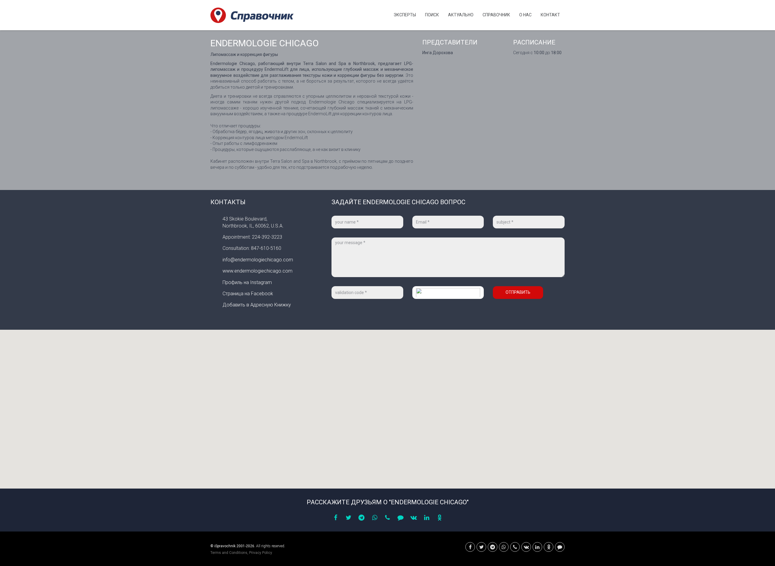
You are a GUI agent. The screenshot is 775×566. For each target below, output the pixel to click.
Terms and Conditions (228, 553)
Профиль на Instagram (247, 282)
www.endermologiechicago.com (257, 271)
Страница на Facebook (248, 293)
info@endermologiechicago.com (258, 260)
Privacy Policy (260, 553)
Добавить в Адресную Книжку (257, 305)
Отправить (518, 292)
